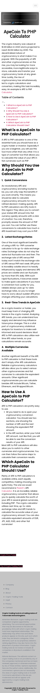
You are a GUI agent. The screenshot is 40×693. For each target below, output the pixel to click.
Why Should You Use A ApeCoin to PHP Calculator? (19, 112)
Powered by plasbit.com (12, 22)
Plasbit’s (21, 488)
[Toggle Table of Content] (3, 102)
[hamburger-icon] (35, 5)
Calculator (7, 92)
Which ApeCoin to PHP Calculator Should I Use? (18, 124)
